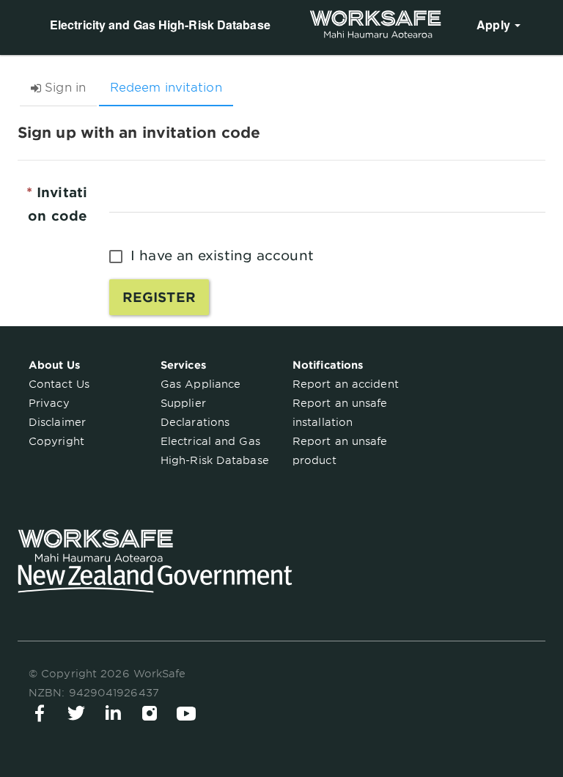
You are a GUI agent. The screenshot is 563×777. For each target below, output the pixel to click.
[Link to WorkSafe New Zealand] (375, 24)
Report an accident (345, 384)
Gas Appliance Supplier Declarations (200, 403)
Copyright (56, 441)
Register (159, 297)
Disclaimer (57, 422)
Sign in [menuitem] (496, 71)
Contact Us (59, 384)
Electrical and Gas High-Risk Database (215, 450)
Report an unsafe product (340, 450)
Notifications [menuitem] (85, 71)
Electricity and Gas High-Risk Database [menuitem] (160, 24)
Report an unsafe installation (340, 412)
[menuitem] (498, 24)
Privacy (49, 403)
